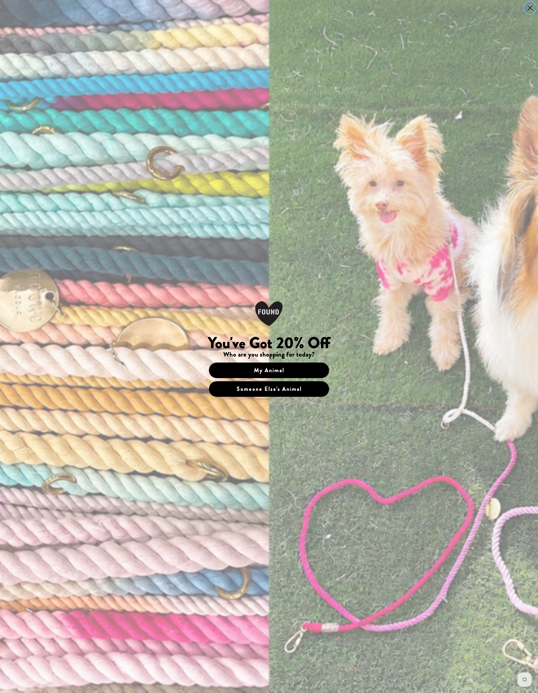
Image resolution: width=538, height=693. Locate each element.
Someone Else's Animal (269, 389)
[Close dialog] (530, 7)
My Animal (269, 370)
